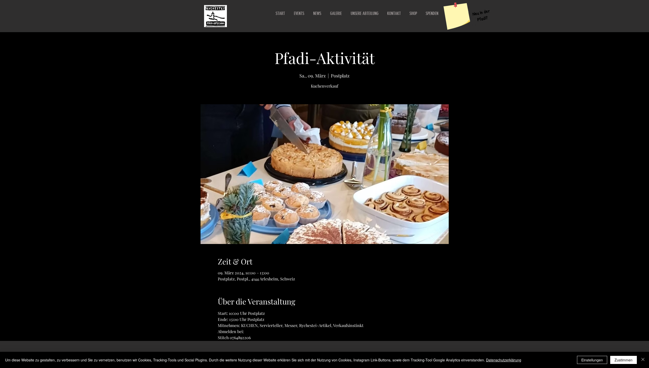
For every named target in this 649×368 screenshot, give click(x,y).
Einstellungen (592, 359)
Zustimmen (624, 359)
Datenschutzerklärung (503, 359)
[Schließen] (643, 360)
